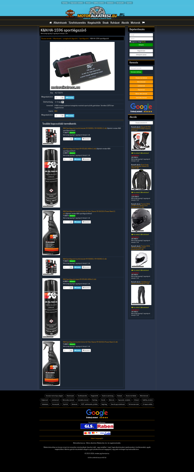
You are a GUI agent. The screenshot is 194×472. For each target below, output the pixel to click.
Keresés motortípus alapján (54, 396)
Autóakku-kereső (83, 400)
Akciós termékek (131, 396)
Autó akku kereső (141, 97)
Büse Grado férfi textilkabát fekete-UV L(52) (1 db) (140, 166)
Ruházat (115, 22)
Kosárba (70, 97)
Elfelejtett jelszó (141, 55)
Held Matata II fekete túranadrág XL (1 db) (140, 282)
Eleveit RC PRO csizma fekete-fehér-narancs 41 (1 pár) (141, 128)
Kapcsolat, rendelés (77, 3)
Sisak (106, 22)
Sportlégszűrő (83, 38)
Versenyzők (120, 3)
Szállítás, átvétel (99, 3)
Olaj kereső (141, 90)
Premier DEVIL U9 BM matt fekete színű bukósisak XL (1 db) (140, 205)
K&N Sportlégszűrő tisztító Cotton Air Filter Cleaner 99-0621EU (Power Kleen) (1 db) (90, 342)
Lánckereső (141, 86)
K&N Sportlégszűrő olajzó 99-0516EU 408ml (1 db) (79, 149)
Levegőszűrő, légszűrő (70, 38)
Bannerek (74, 404)
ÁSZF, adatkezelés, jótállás (89, 404)
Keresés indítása (136, 72)
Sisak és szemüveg (107, 396)
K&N (55, 111)
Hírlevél (88, 3)
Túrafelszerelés (77, 22)
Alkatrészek (60, 22)
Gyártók (129, 3)
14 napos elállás (147, 404)
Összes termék (46, 38)
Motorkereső (141, 82)
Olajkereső (44, 400)
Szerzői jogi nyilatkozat (118, 404)
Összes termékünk (141, 78)
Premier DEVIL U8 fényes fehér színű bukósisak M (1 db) (140, 247)
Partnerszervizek (134, 404)
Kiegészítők (94, 22)
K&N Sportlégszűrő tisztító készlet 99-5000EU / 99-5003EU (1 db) (85, 128)
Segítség (104, 404)
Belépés (141, 45)
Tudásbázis (110, 3)
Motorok (135, 22)
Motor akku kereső (141, 93)
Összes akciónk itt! (141, 123)
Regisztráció (141, 51)
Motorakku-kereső (68, 400)
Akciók (125, 22)
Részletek (87, 139)
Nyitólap (65, 3)
